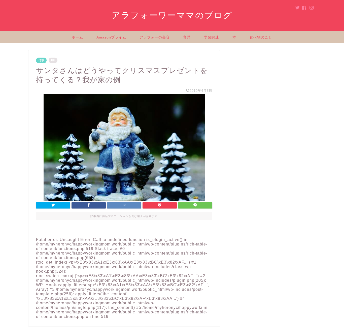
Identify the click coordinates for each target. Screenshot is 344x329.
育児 (187, 37)
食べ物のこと (261, 37)
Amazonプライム (111, 37)
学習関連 (211, 37)
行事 (41, 60)
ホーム (77, 37)
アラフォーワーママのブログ (172, 15)
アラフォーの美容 (155, 37)
